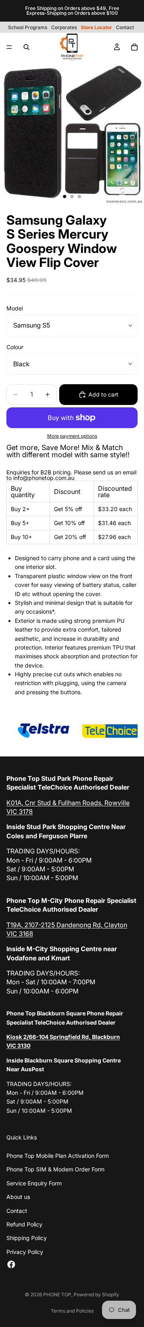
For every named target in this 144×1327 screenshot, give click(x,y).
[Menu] (9, 47)
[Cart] (134, 47)
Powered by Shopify (96, 1294)
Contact (16, 1210)
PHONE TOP (57, 1294)
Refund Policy (24, 1224)
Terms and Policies (72, 1311)
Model (14, 308)
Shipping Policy (26, 1237)
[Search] (26, 47)
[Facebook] (11, 1264)
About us (18, 1196)
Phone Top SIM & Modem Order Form (55, 1169)
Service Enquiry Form (34, 1183)
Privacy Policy (24, 1251)
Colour (14, 347)
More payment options (72, 436)
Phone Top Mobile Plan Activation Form (57, 1155)
